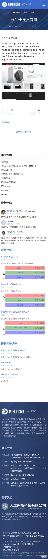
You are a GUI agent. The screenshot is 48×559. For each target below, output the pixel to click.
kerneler (17, 475)
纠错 (44, 556)
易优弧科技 (5, 186)
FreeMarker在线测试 (20, 457)
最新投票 (6, 250)
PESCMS (35, 533)
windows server (28, 327)
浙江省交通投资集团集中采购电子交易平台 (19, 165)
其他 (31, 332)
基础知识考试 (6, 362)
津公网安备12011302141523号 (18, 545)
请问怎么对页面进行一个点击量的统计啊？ (19, 227)
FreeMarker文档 (37, 457)
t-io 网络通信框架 (30, 535)
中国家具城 (5, 178)
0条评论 (5, 122)
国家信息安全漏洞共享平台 (22, 482)
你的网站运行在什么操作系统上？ (15, 311)
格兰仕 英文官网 (24, 19)
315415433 (29, 475)
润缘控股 (5, 161)
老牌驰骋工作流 (24, 533)
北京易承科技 (6, 170)
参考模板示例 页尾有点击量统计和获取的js (19, 216)
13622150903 (19, 478)
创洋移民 (5, 190)
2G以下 (30, 268)
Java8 (31, 295)
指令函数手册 (17, 454)
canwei (31, 211)
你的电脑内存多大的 (9, 256)
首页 (18, 12)
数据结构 (27, 454)
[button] (44, 4)
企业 (33, 12)
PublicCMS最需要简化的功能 (13, 350)
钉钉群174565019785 (20, 465)
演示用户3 (11, 232)
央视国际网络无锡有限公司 (12, 174)
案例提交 (15, 550)
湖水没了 (10, 211)
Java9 (31, 300)
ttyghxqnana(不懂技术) (23, 461)
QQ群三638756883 (31, 468)
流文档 (14, 533)
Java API (35, 454)
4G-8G (30, 277)
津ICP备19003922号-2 (12, 544)
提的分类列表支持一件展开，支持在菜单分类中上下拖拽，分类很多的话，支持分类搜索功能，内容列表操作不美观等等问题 (23, 240)
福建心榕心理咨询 (8, 182)
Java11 (30, 305)
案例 (25, 12)
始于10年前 (26, 4)
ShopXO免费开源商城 (12, 535)
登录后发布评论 (23, 131)
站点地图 (7, 550)
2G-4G (30, 272)
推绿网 (4, 194)
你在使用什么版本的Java (11, 284)
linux (31, 323)
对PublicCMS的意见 (9, 374)
